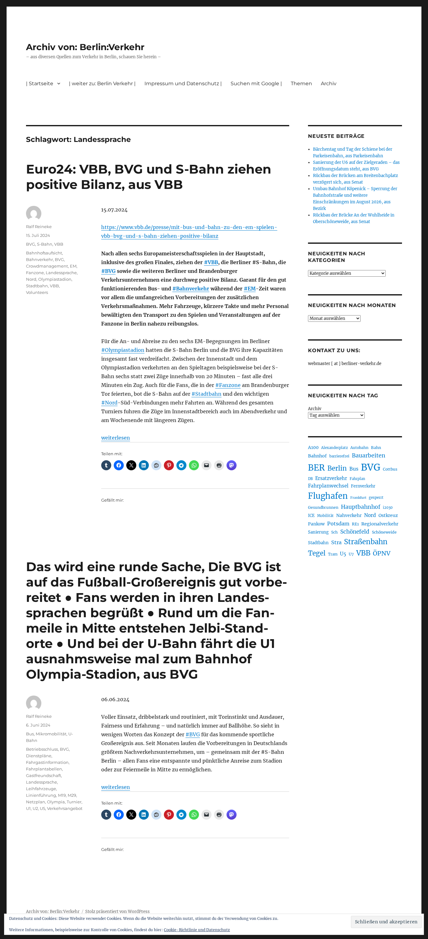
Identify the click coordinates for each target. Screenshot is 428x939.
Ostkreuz (388, 515)
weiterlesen (115, 438)
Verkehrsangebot (64, 808)
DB (310, 479)
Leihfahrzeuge (41, 788)
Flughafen (328, 496)
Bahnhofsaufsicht (44, 252)
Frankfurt (358, 498)
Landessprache (61, 272)
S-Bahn (44, 244)
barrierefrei (339, 456)
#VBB (211, 262)
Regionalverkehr (380, 524)
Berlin (337, 468)
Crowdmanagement (47, 266)
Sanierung (318, 532)
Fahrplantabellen (44, 768)
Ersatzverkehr (331, 478)
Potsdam (338, 523)
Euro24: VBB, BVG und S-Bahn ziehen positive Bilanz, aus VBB (148, 176)
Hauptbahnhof (360, 506)
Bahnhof (317, 456)
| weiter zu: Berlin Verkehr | (102, 83)
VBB (58, 244)
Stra (336, 542)
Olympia (56, 801)
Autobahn (359, 447)
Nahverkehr (349, 515)
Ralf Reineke (39, 226)
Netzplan (35, 801)
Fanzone (35, 272)
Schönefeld (354, 531)
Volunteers (37, 292)
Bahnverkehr (39, 259)
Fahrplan (357, 479)
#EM (250, 288)
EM (73, 266)
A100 (313, 447)
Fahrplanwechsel (328, 486)
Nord (31, 279)
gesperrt (376, 497)
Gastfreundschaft (43, 775)
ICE (311, 515)
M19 (62, 795)
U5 (42, 808)
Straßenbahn (366, 541)
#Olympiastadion (122, 350)
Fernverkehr (363, 486)
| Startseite (39, 83)
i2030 (388, 507)
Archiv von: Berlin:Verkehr (85, 47)
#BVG (108, 271)
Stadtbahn (37, 285)
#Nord (109, 402)
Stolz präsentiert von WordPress (117, 911)
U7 (351, 554)
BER (316, 467)
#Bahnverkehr (190, 288)
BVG (30, 244)
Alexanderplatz (334, 448)
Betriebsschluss (42, 749)
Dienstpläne (38, 755)
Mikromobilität (51, 733)
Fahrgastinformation (47, 762)
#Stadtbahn (206, 394)
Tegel (317, 553)
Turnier (74, 801)
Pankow (316, 524)
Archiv (314, 408)
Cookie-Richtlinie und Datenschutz (197, 929)
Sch (334, 532)
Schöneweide (384, 532)
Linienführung (41, 795)
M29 (72, 795)
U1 (28, 808)
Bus (30, 733)
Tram (332, 554)
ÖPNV (381, 553)
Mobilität (325, 516)
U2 (35, 808)
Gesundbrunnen (323, 507)
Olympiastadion (54, 279)
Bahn (376, 447)
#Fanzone (228, 385)
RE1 (355, 524)
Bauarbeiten (368, 455)
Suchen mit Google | (256, 83)
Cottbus (390, 469)
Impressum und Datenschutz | (183, 83)
